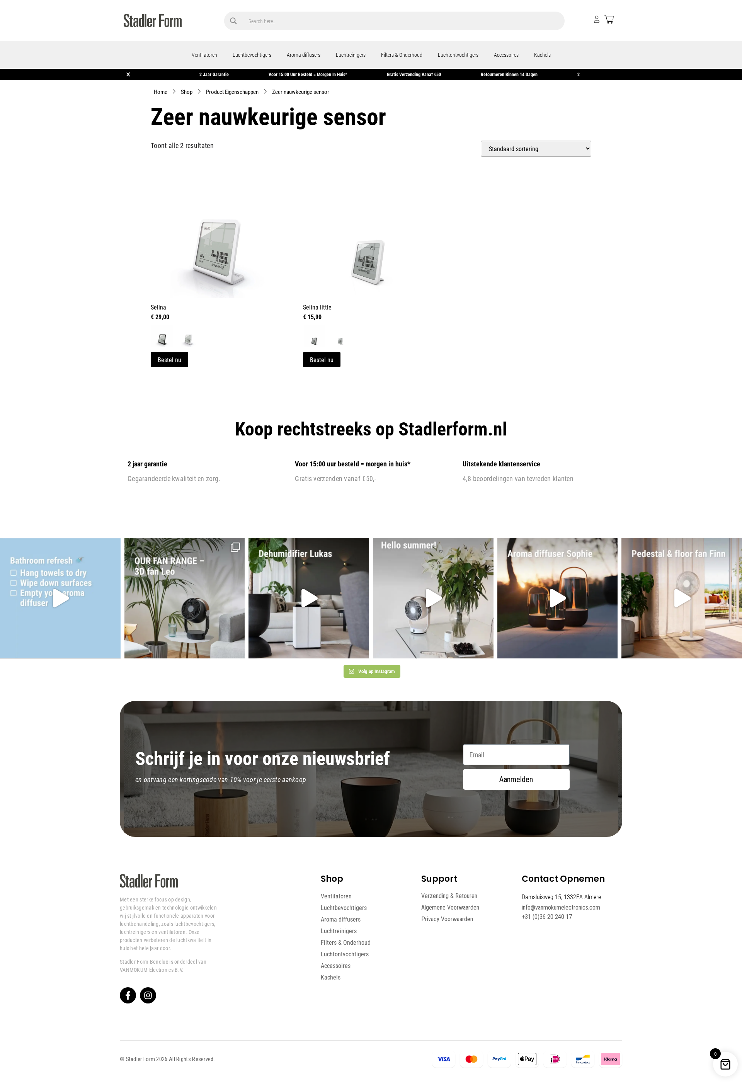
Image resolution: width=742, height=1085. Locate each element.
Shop (186, 91)
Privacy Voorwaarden (447, 919)
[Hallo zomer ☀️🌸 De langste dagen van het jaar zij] (557, 598)
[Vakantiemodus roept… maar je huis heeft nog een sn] (60, 598)
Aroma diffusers (303, 54)
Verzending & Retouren (449, 896)
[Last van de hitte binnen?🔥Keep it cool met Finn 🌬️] (681, 598)
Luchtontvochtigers (458, 54)
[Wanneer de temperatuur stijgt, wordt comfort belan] (184, 598)
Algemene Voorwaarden (450, 907)
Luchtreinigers (351, 54)
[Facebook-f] (128, 995)
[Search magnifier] (233, 21)
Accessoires (506, 54)
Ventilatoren (204, 54)
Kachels (542, 54)
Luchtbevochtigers (252, 54)
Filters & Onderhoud (401, 54)
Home (160, 91)
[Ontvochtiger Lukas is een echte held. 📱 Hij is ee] (308, 598)
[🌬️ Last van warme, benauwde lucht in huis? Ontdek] (433, 598)
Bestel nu (169, 359)
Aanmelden (516, 779)
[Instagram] (148, 995)
